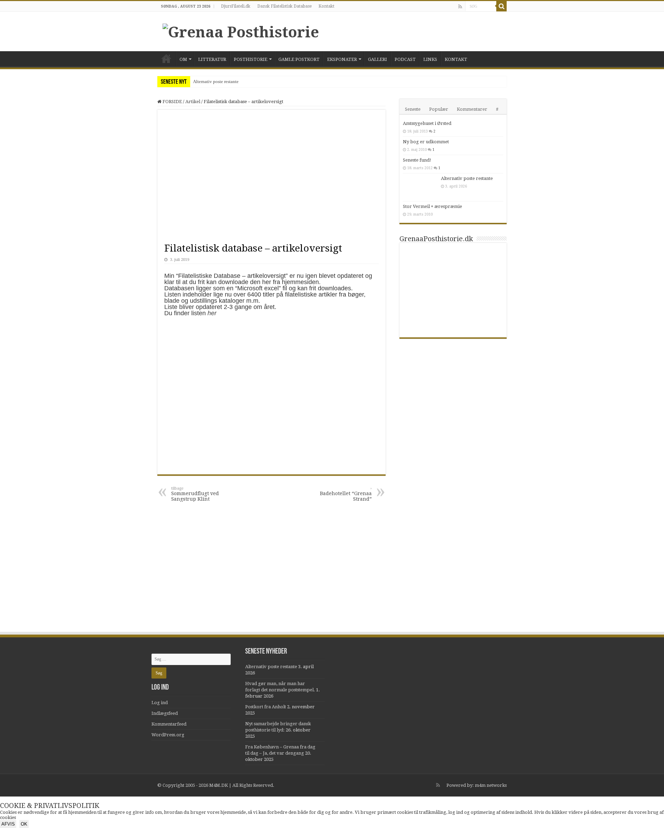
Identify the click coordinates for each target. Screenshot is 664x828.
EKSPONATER (342, 59)
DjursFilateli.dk (235, 6)
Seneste (413, 109)
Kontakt (326, 6)
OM (183, 59)
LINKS (430, 59)
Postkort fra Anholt (265, 706)
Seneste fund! (417, 160)
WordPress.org (167, 734)
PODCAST (405, 59)
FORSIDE (166, 58)
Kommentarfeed (168, 724)
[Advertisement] (332, 579)
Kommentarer (472, 109)
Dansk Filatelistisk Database (284, 6)
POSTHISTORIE (250, 59)
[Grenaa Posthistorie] (241, 30)
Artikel (192, 101)
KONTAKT (456, 59)
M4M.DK (218, 785)
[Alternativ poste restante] (420, 187)
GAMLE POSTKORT (299, 59)
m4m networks (491, 785)
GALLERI (377, 59)
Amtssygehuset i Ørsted (427, 123)
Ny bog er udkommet (426, 141)
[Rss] (460, 6)
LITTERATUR (212, 59)
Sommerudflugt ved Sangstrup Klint (195, 494)
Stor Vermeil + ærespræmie (432, 206)
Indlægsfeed (164, 713)
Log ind (159, 702)
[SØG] (501, 6)
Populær (438, 109)
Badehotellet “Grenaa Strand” (346, 494)
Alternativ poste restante (216, 81)
